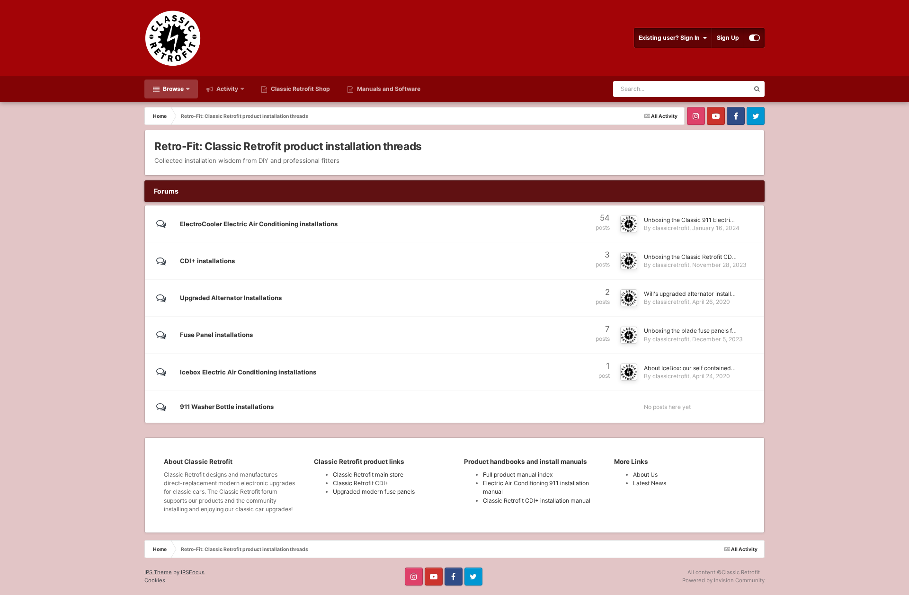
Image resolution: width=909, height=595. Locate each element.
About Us (645, 474)
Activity (226, 88)
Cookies (154, 580)
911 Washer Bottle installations (227, 406)
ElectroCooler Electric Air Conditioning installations (259, 224)
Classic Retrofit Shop (299, 88)
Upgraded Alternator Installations (231, 298)
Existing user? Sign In (671, 37)
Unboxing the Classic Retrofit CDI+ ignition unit (706, 256)
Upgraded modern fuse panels (374, 491)
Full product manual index (518, 474)
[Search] (757, 89)
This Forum (721, 89)
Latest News (649, 483)
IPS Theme (158, 572)
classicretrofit (670, 227)
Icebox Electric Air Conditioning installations (248, 372)
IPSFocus (193, 572)
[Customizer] (754, 38)
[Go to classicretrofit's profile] (628, 223)
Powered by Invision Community (723, 580)
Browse (172, 88)
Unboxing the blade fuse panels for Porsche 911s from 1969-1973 (732, 330)
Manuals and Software (388, 88)
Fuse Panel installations (216, 334)
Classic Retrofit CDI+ (361, 483)
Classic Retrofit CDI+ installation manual (536, 500)
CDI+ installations (207, 261)
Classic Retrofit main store (368, 474)
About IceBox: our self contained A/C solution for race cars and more (736, 368)
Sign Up (728, 37)
